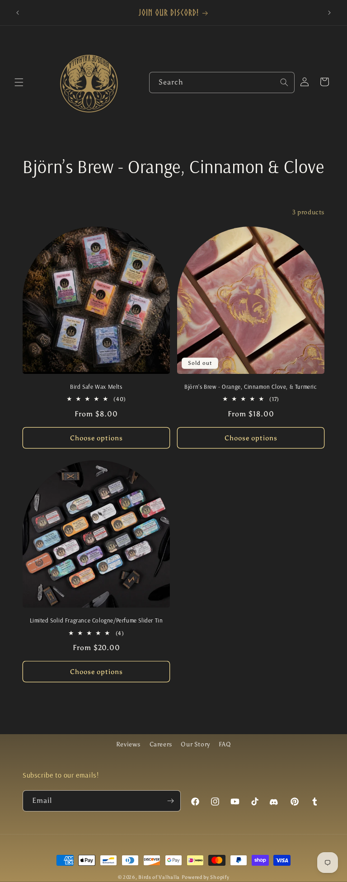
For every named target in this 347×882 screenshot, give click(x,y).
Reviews (128, 744)
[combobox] (222, 82)
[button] (19, 82)
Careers (161, 744)
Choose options (96, 438)
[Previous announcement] (18, 13)
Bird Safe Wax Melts (96, 386)
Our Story (195, 744)
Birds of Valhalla (159, 877)
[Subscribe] (170, 800)
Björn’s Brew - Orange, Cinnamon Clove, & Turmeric (250, 386)
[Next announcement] (329, 13)
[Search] (284, 82)
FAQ (225, 744)
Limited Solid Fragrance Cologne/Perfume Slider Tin (96, 620)
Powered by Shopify (206, 877)
